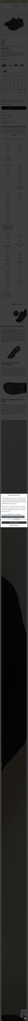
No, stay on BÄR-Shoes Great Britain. (11, 514)
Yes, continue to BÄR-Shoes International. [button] (13, 516)
